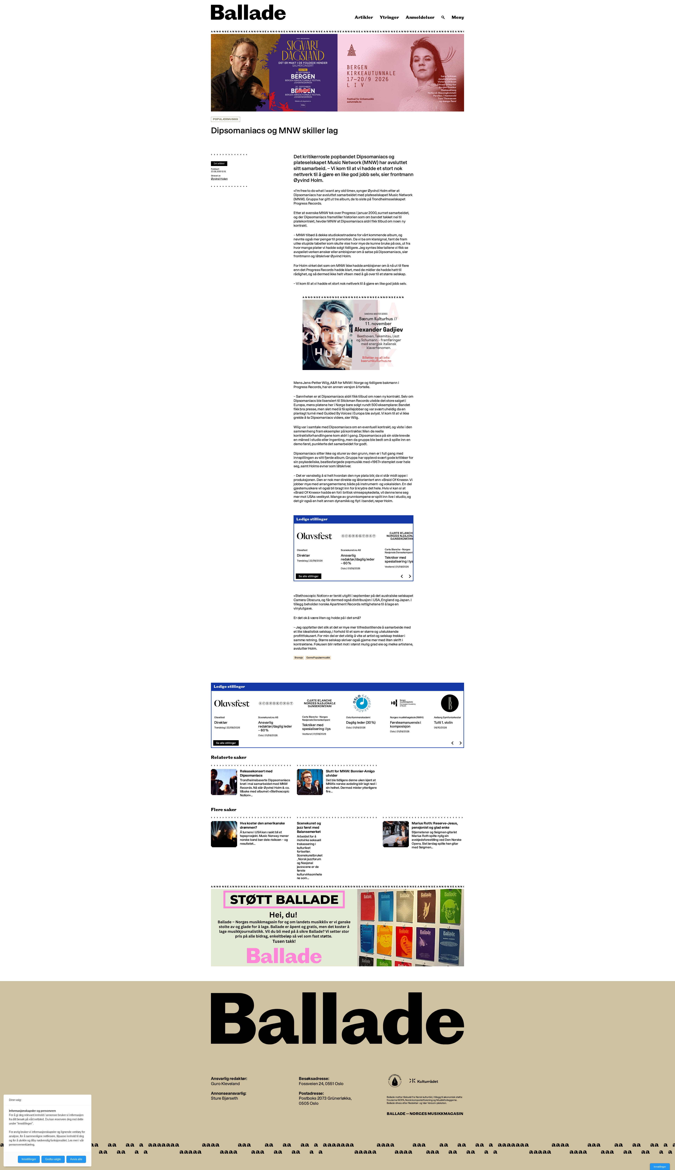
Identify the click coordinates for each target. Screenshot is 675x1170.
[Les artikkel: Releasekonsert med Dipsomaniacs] (251, 781)
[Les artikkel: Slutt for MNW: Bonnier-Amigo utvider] (337, 781)
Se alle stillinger (309, 576)
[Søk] (443, 17)
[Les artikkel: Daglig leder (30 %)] (365, 716)
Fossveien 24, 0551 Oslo (321, 1083)
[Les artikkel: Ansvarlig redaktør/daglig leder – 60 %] (360, 549)
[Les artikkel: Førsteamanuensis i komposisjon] (409, 716)
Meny (458, 17)
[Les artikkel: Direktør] (316, 549)
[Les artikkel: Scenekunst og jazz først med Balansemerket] (337, 848)
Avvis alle (76, 1159)
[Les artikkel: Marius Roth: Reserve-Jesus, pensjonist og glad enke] (423, 848)
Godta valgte (53, 1159)
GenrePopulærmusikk (318, 657)
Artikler (364, 17)
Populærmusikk (225, 119)
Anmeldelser (420, 17)
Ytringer (389, 17)
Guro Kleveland (225, 1083)
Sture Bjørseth (224, 1098)
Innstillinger (660, 1166)
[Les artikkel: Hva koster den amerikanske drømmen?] (251, 848)
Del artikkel (219, 163)
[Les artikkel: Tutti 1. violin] (453, 716)
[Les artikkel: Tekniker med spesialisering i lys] (404, 549)
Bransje (299, 657)
